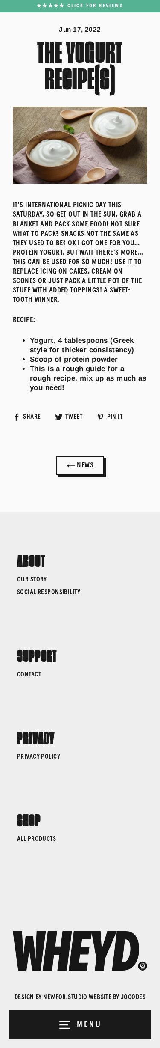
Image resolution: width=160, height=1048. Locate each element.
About (31, 559)
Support (37, 654)
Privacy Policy (38, 756)
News (84, 465)
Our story (32, 579)
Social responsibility (49, 592)
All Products (36, 839)
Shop (29, 818)
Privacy (36, 736)
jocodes (133, 997)
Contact (29, 674)
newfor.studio (65, 997)
